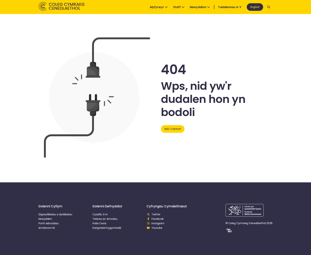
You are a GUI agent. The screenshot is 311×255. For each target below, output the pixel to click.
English (255, 7)
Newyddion (198, 7)
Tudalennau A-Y (229, 7)
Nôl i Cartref (172, 129)
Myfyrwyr (157, 7)
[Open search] (268, 7)
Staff (177, 7)
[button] (229, 231)
